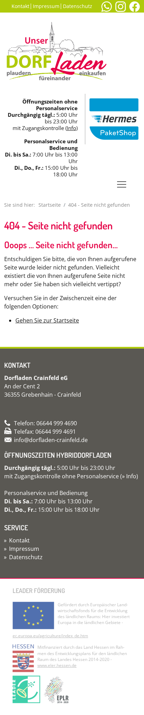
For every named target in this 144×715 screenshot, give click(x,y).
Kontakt (20, 6)
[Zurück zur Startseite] (56, 54)
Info (71, 127)
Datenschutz (77, 6)
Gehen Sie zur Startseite (47, 320)
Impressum (46, 6)
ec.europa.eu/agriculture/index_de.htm (50, 636)
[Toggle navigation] (122, 184)
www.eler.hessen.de (57, 665)
